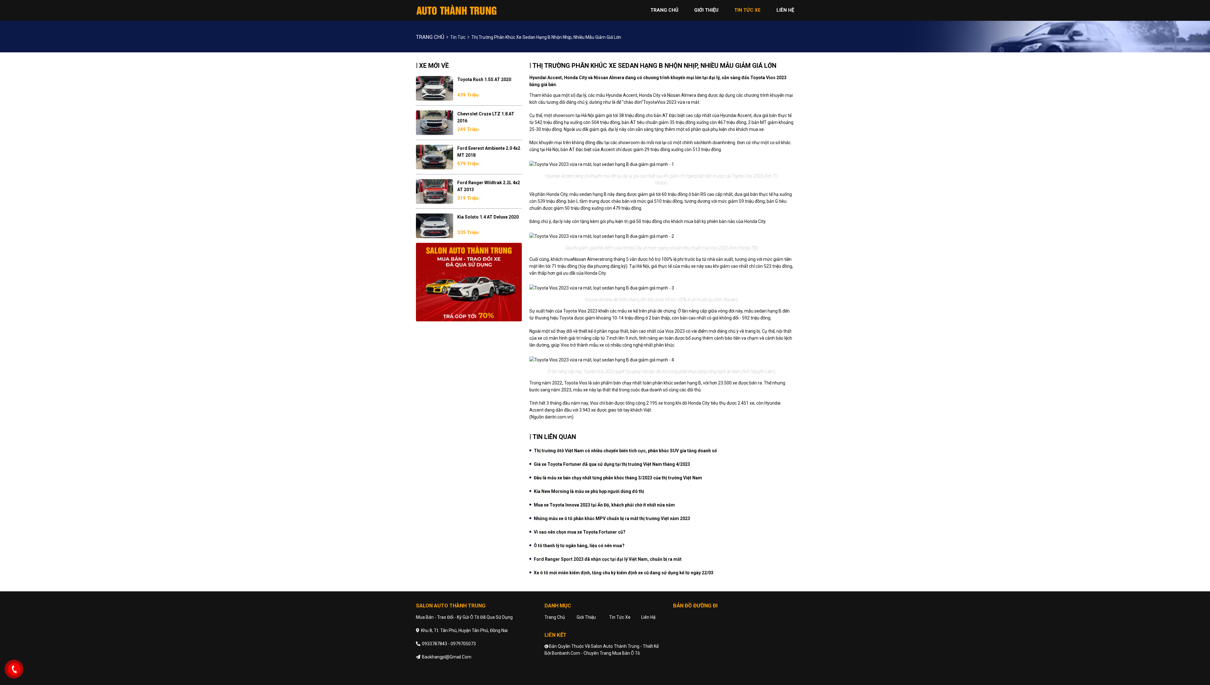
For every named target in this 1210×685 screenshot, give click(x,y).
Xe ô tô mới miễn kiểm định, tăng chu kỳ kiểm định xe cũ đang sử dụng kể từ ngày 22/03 (623, 572)
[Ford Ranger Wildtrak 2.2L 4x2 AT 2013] (434, 191)
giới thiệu (706, 10)
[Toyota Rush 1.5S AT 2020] (434, 88)
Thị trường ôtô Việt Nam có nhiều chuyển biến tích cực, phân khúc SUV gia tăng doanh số (625, 450)
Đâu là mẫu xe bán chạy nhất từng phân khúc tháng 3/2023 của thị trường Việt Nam (618, 477)
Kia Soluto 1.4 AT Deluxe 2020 (488, 217)
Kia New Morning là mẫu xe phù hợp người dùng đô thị (589, 491)
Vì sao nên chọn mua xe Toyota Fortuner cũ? (579, 532)
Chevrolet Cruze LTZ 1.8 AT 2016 (485, 117)
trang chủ (664, 10)
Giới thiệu (586, 617)
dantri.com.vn (558, 416)
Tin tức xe (620, 617)
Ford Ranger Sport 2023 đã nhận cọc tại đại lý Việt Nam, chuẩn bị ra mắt (608, 559)
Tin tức (457, 37)
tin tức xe (747, 10)
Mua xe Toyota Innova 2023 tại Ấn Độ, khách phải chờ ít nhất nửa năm (604, 504)
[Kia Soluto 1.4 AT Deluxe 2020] (434, 226)
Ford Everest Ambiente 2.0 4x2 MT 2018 (488, 152)
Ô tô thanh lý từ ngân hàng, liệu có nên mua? (579, 545)
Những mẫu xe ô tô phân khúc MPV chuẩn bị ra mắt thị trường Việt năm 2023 (612, 518)
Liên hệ (648, 617)
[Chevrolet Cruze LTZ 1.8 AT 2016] (434, 122)
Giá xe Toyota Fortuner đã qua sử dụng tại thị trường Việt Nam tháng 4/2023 (612, 464)
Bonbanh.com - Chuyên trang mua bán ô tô (596, 653)
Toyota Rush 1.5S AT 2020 (484, 79)
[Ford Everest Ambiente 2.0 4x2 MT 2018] (434, 157)
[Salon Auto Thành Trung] (457, 10)
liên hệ (785, 10)
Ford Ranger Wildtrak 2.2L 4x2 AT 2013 (488, 186)
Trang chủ (554, 617)
